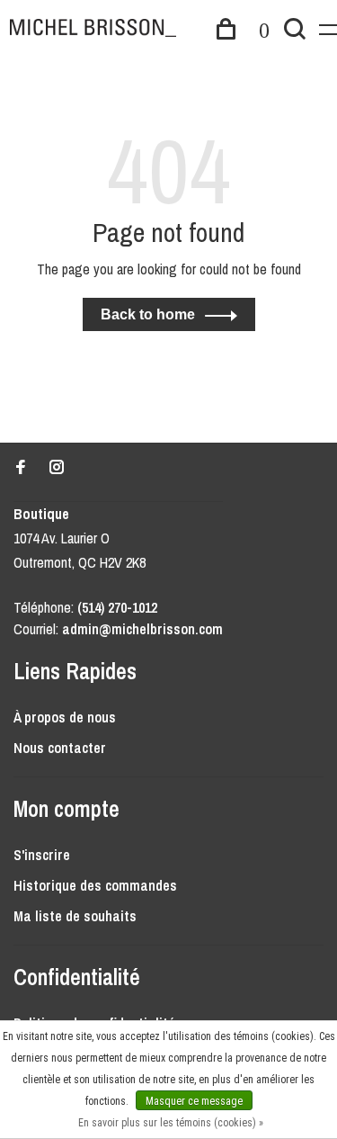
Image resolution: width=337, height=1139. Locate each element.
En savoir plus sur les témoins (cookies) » (170, 1123)
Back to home (148, 314)
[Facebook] (20, 468)
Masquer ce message (194, 1101)
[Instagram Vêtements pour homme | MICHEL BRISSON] (56, 468)
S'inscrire (41, 855)
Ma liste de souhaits (75, 916)
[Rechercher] (295, 31)
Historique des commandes (95, 885)
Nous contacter (59, 748)
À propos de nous (64, 717)
